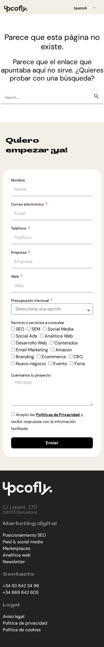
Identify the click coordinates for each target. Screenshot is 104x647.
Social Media (60, 329)
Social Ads (26, 336)
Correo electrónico (28, 204)
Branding (25, 357)
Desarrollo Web (31, 343)
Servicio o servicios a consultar (37, 322)
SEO (20, 329)
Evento (60, 364)
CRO (78, 357)
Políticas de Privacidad (58, 414)
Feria (80, 364)
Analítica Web (59, 336)
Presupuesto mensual (30, 300)
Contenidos (66, 343)
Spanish (80, 8)
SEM (36, 329)
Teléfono (19, 228)
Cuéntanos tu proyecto (31, 375)
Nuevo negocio (31, 364)
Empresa (19, 252)
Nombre (18, 180)
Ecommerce (54, 357)
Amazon (63, 350)
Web (15, 276)
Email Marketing (32, 350)
